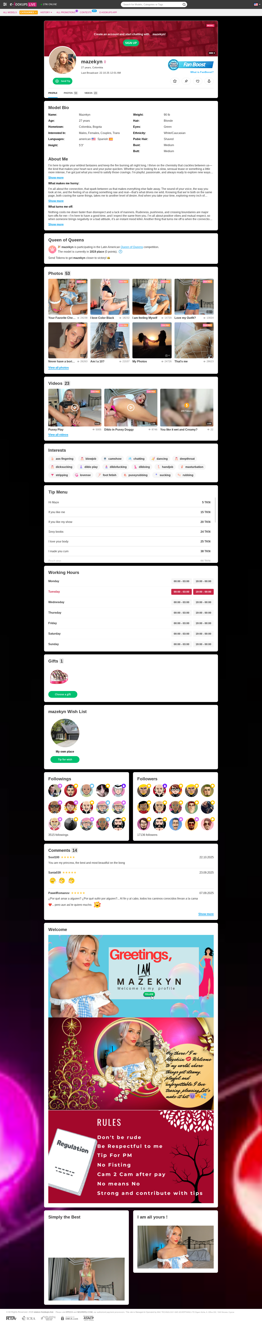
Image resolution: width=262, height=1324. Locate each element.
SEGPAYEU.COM (85, 1312)
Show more (56, 177)
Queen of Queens (132, 247)
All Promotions (65, 12)
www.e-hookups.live (43, 1312)
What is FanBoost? (202, 72)
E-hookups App (108, 12)
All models (10, 12)
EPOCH (69, 1312)
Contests (85, 12)
